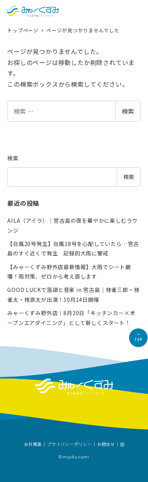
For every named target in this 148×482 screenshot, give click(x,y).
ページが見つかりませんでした (82, 30)
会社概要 (33, 444)
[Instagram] (122, 444)
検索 (128, 111)
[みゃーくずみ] (32, 11)
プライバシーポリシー (69, 444)
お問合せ (106, 444)
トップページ (23, 30)
